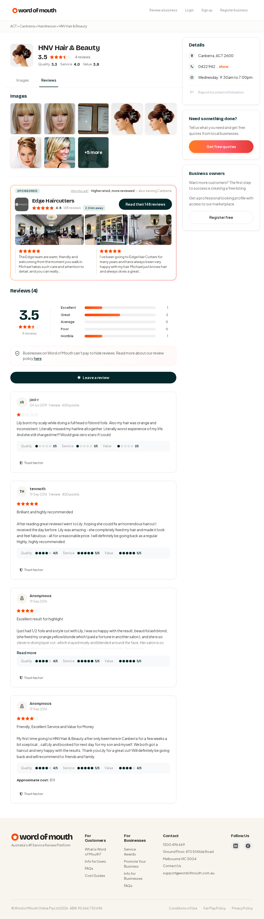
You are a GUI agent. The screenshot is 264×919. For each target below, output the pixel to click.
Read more (26, 652)
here (38, 358)
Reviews (48, 80)
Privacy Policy (242, 908)
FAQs (89, 868)
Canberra (27, 26)
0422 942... (213, 66)
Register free (221, 217)
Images (22, 80)
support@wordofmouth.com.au (188, 873)
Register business (234, 10)
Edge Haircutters (53, 200)
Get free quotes (221, 146)
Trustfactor (33, 463)
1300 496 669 (174, 845)
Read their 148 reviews (145, 204)
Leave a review (96, 377)
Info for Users (95, 861)
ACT (13, 26)
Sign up (206, 10)
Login (189, 10)
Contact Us (172, 866)
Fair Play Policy (214, 908)
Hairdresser (47, 26)
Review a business (163, 10)
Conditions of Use (183, 908)
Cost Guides (95, 876)
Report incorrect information (221, 92)
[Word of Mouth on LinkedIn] (235, 846)
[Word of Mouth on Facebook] (248, 846)
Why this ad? (79, 190)
